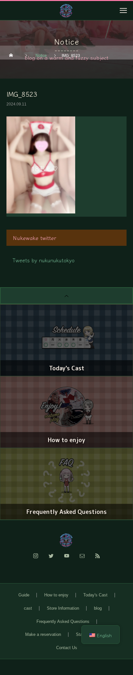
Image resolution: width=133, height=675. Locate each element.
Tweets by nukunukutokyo (44, 260)
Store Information (63, 608)
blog (98, 608)
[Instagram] (35, 559)
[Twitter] (51, 559)
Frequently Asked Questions (62, 621)
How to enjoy (56, 595)
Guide (23, 595)
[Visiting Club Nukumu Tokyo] (66, 540)
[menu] (123, 10)
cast (28, 608)
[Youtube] (66, 559)
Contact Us (66, 647)
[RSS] (97, 559)
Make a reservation (43, 634)
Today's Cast (95, 595)
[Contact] (82, 559)
